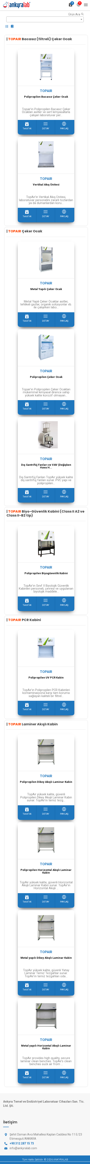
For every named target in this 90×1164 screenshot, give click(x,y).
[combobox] (45, 19)
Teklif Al (27, 128)
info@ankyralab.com (23, 1148)
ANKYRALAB (60, 1159)
